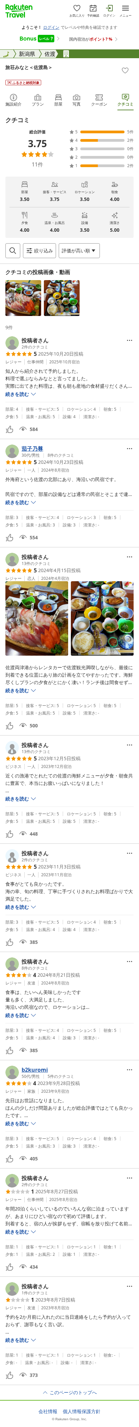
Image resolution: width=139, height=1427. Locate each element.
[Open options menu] (130, 340)
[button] (23, 298)
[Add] (125, 70)
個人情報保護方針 (82, 1411)
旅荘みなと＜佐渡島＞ (29, 67)
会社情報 (47, 1411)
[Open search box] (12, 250)
